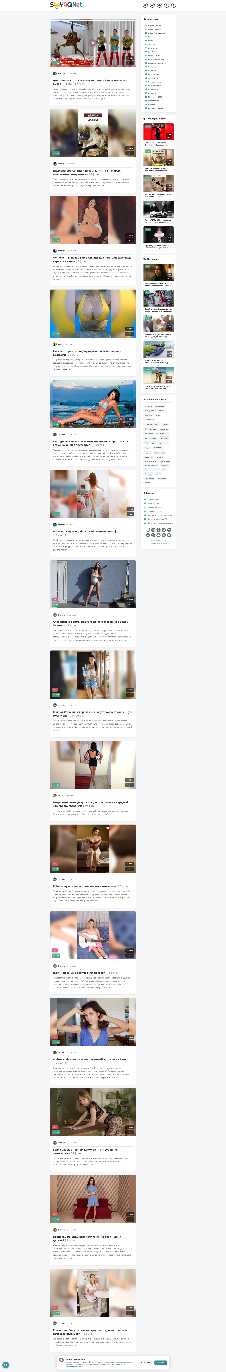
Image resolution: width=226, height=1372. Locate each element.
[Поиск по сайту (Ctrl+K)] (5, 1365)
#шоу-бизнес (149, 478)
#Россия (162, 411)
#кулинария (163, 443)
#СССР (158, 415)
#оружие (148, 453)
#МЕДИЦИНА (159, 406)
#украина (148, 474)
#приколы (149, 457)
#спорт (156, 470)
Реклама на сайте (154, 507)
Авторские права (154, 511)
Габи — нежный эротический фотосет (86, 972)
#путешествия (165, 461)
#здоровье (149, 433)
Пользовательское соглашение (160, 515)
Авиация (152, 70)
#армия (165, 424)
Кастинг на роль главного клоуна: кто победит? (158, 195)
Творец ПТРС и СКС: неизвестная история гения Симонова (158, 221)
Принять (161, 1363)
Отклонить (147, 1363)
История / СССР (155, 97)
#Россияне (148, 415)
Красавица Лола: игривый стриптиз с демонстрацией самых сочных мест (90, 1331)
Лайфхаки (153, 89)
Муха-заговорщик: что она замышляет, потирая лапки (156, 169)
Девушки (152, 48)
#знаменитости (163, 433)
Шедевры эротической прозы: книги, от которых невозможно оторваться (87, 172)
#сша (164, 470)
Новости (152, 93)
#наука (147, 448)
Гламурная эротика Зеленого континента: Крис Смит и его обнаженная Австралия (90, 443)
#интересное (150, 438)
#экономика (161, 478)
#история (164, 438)
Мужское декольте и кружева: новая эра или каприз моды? (157, 247)
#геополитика (150, 429)
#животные (164, 429)
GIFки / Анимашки (156, 33)
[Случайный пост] (145, 5)
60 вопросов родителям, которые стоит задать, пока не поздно (158, 336)
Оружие (152, 67)
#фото (158, 474)
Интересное (153, 100)
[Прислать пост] (152, 5)
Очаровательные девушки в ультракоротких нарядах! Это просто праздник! (90, 804)
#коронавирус (150, 443)
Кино (150, 40)
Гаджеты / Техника (157, 63)
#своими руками (151, 466)
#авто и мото (149, 419)
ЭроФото (152, 52)
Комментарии (153, 499)
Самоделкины (154, 82)
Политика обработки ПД (157, 519)
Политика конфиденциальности (160, 523)
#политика (160, 453)
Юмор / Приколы (156, 25)
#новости (158, 448)
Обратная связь (153, 503)
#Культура (148, 406)
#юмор (147, 482)
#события (164, 465)
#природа (159, 457)
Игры (150, 37)
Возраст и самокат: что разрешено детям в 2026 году (156, 361)
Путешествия (154, 85)
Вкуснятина (153, 74)
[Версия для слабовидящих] (159, 5)
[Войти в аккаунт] (166, 5)
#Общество (149, 411)
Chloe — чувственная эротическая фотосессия (91, 886)
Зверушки (153, 78)
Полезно (152, 104)
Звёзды (151, 44)
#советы (148, 470)
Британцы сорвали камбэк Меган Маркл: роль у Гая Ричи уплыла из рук (158, 284)
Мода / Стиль (154, 55)
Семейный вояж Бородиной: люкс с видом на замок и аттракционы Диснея (158, 310)
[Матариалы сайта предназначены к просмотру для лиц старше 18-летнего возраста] (148, 530)
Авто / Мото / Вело (156, 59)
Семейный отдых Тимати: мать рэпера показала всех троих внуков (157, 387)
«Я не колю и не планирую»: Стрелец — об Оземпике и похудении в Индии (156, 144)
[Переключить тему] (173, 5)
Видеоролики (154, 29)
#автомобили (151, 424)
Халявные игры (155, 108)
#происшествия (150, 461)
